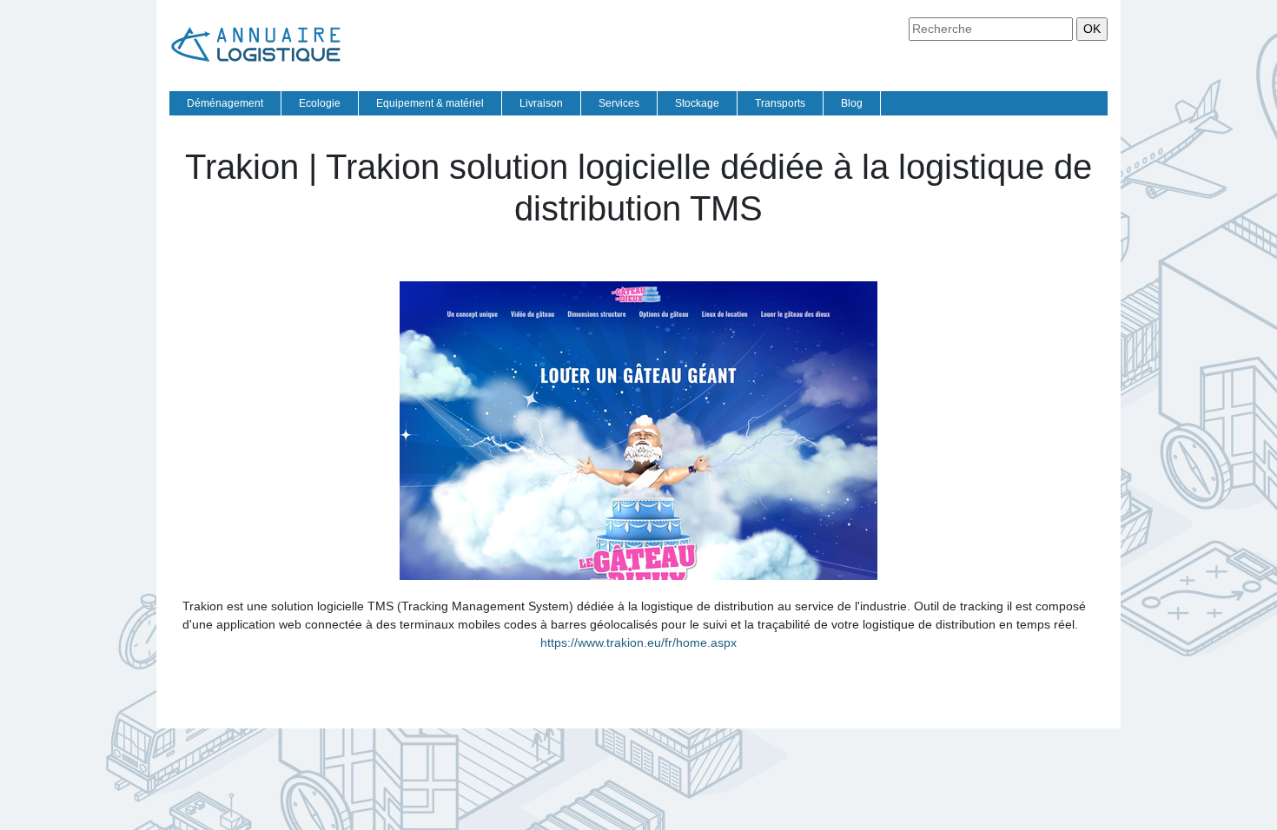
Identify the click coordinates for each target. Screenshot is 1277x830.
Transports (780, 103)
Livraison (541, 103)
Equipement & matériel (430, 103)
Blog (852, 103)
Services (619, 103)
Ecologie (320, 103)
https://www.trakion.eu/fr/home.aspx (638, 642)
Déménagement (225, 103)
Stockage (697, 103)
